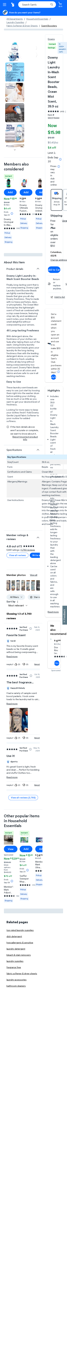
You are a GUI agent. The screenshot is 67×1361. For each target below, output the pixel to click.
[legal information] (58, 166)
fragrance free (14, 967)
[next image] (14, 149)
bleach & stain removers (19, 954)
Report (37, 664)
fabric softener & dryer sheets (22, 973)
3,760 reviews (28, 549)
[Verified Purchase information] (30, 628)
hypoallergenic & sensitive (20, 942)
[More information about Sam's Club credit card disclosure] (58, 371)
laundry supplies (15, 961)
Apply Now (53, 377)
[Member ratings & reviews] (38, 536)
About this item (14, 262)
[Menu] (5, 4)
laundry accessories (17, 979)
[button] (8, 585)
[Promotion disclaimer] (60, 159)
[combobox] (37, 4)
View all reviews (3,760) (23, 797)
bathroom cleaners (16, 985)
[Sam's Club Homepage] (13, 4)
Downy (51, 39)
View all (33, 574)
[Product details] (38, 268)
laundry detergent (16, 948)
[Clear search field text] (47, 4)
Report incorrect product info (25, 438)
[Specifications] (38, 449)
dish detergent (14, 936)
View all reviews (17, 555)
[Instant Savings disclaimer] (12, 213)
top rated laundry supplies (20, 930)
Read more (53, 611)
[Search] (51, 4)
